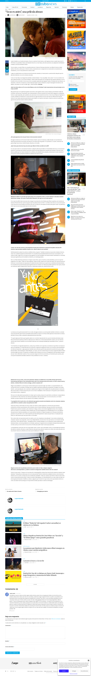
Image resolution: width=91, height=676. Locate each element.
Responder (12, 610)
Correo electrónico (9, 646)
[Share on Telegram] (7, 70)
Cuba (7, 7)
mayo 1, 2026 (34, 577)
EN (7, 0)
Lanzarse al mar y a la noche (33, 561)
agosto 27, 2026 (29, 527)
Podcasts (64, 7)
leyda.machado (22, 15)
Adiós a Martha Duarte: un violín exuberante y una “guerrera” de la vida (78, 165)
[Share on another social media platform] (7, 73)
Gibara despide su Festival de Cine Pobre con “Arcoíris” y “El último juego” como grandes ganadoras (43, 537)
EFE (25, 527)
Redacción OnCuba (28, 539)
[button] (88, 660)
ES (5, 0)
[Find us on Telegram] (70, 1)
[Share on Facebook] (7, 61)
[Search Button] (85, 1)
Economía (24, 7)
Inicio (6, 9)
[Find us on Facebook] (64, 1)
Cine (13, 9)
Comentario (8, 625)
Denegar (74, 671)
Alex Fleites (27, 562)
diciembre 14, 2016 (30, 15)
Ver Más (35, 584)
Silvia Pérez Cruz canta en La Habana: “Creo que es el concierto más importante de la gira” (78, 218)
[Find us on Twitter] (66, 1)
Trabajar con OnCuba (39, 671)
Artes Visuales (26, 546)
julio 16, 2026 (34, 552)
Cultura (32, 7)
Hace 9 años (18, 593)
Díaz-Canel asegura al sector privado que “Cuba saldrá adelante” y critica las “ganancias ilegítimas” (73, 191)
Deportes (48, 7)
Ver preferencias (84, 671)
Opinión (57, 7)
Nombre (7, 641)
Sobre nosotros (30, 671)
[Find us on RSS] (15, 671)
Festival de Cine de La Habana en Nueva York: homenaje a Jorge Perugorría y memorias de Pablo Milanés (43, 574)
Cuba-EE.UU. (15, 7)
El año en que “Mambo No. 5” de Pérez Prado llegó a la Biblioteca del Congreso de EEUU (78, 212)
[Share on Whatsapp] (7, 67)
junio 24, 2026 (31, 562)
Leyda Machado (13, 15)
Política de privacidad (73, 673)
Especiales (80, 7)
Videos (72, 7)
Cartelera (40, 7)
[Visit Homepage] (41, 4)
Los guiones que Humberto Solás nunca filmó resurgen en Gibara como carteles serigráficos (43, 549)
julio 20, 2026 (34, 539)
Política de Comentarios (56, 618)
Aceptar (64, 671)
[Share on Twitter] (7, 64)
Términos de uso (56, 671)
